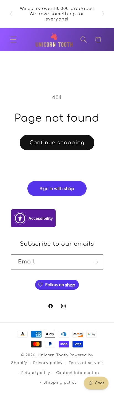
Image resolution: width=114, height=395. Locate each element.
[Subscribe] (95, 262)
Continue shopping (57, 142)
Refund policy (35, 373)
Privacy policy (48, 363)
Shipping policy (60, 382)
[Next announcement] (103, 14)
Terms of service (86, 363)
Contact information (77, 373)
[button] (13, 39)
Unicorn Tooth (53, 355)
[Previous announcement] (11, 14)
